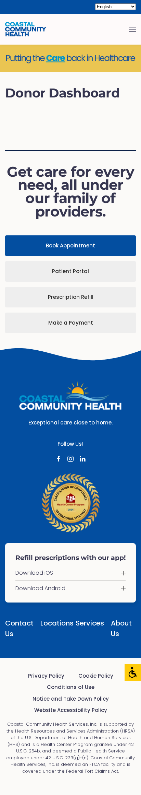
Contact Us (17, 628)
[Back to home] (25, 29)
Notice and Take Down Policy (71, 698)
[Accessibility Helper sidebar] (133, 672)
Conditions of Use (70, 687)
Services (88, 623)
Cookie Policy (95, 675)
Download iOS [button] (34, 573)
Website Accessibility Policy (70, 710)
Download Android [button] (40, 588)
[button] (132, 29)
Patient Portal (70, 271)
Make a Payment (70, 322)
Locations (52, 623)
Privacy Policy (46, 675)
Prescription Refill (70, 297)
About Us (121, 628)
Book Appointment (70, 245)
